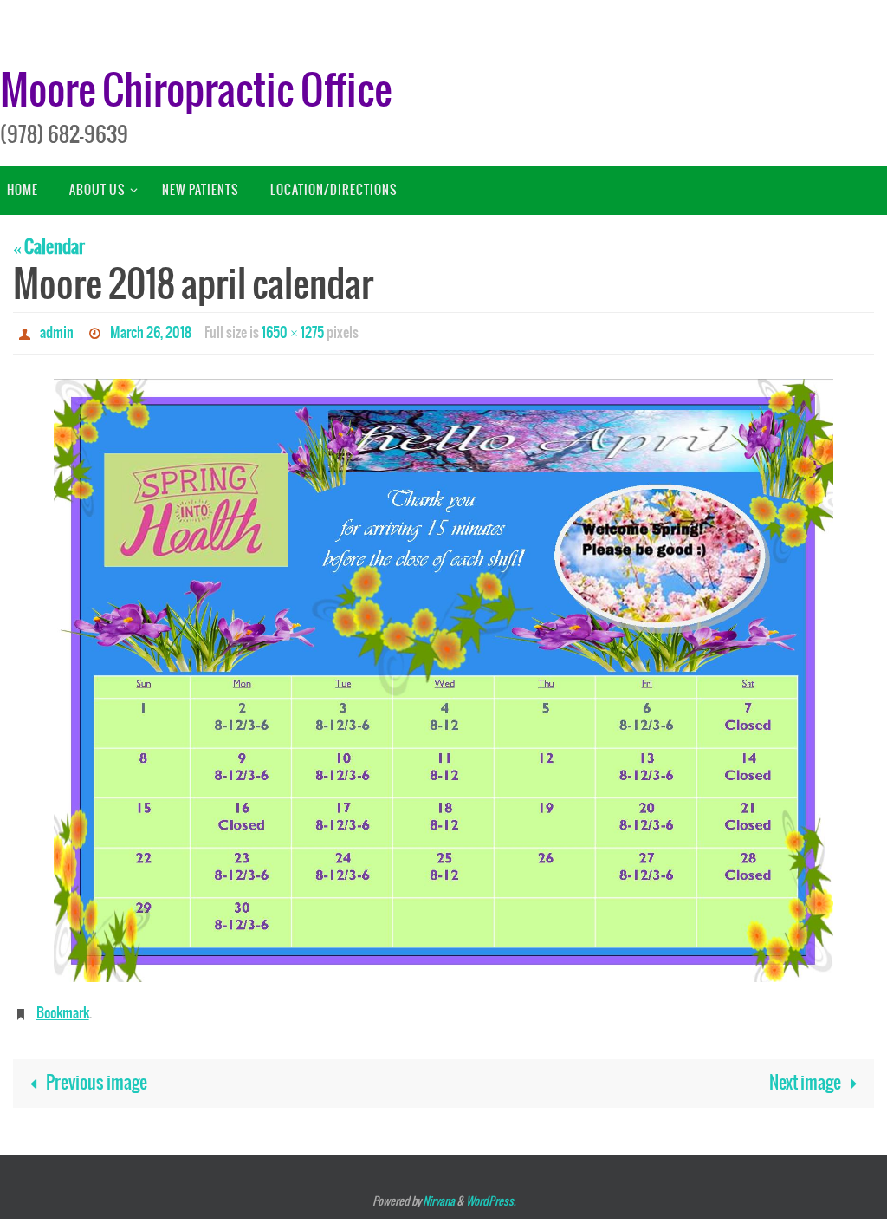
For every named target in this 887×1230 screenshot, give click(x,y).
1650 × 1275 (293, 331)
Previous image (96, 1074)
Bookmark (62, 1006)
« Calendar (49, 247)
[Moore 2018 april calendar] (443, 675)
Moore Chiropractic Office (196, 92)
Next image (805, 1074)
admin (57, 331)
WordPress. (490, 1193)
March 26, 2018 (150, 331)
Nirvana (439, 1193)
